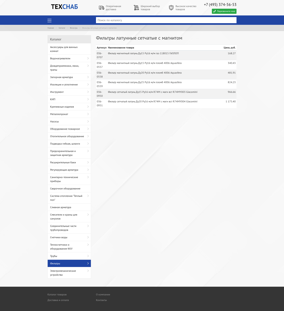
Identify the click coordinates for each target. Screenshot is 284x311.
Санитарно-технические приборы (64, 179)
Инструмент (57, 91)
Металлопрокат (59, 114)
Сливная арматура (60, 207)
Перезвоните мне (225, 11)
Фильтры (74, 28)
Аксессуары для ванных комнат (64, 49)
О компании (103, 294)
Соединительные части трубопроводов (63, 227)
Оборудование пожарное (65, 128)
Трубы (53, 256)
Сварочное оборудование (65, 188)
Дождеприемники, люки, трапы (64, 67)
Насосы (54, 121)
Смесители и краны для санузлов (63, 216)
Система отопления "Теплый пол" (66, 197)
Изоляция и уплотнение (64, 84)
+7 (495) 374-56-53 (220, 4)
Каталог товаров (57, 294)
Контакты (101, 300)
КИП (52, 99)
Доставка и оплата (58, 300)
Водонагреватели (60, 58)
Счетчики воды (58, 237)
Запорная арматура (61, 77)
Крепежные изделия (62, 106)
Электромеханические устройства (63, 272)
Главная (50, 28)
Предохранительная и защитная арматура (63, 153)
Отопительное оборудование (67, 136)
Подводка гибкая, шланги (65, 143)
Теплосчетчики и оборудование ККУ (61, 246)
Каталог (62, 28)
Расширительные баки (63, 162)
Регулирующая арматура (64, 169)
